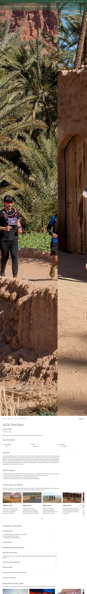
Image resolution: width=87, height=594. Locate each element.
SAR (73, 1)
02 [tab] (73, 411)
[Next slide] (81, 505)
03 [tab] (80, 411)
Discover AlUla (17, 6)
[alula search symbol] (76, 6)
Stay (59, 6)
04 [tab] (82, 411)
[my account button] (79, 6)
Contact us (65, 1)
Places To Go (27, 6)
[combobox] (70, 1)
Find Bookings (58, 1)
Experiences (35, 6)
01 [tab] (71, 411)
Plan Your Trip (66, 6)
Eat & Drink (53, 6)
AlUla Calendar (44, 6)
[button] (82, 6)
